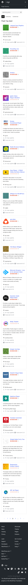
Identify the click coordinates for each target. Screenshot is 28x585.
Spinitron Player (15, 396)
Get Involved (18, 539)
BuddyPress (5, 559)
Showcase (17, 526)
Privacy (3, 534)
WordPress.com (6, 551)
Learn (2, 539)
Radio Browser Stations (17, 147)
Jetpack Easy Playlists (17, 25)
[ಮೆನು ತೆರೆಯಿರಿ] (25, 2)
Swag (17, 546)
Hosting (3, 531)
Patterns (17, 534)
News (2, 529)
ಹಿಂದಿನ (4, 518)
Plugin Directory (5, 6)
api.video (13, 219)
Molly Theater (14, 321)
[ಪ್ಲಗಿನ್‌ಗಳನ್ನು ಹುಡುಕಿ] (20, 12)
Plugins (16, 531)
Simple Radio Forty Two (17, 439)
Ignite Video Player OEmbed (15, 96)
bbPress (4, 556)
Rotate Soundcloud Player (15, 122)
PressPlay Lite (14, 49)
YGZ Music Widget (15, 247)
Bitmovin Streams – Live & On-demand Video (17, 271)
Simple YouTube (15, 349)
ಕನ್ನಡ (6, 565)
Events (16, 541)
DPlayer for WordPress (17, 193)
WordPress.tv (5, 546)
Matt (3, 553)
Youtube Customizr (16, 418)
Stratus (12, 72)
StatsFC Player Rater (16, 373)
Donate (17, 544)
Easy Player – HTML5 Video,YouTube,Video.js (17, 171)
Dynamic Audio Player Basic (14, 296)
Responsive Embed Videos (14, 465)
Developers (4, 544)
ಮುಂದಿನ (23, 518)
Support (3, 541)
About (3, 526)
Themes (17, 529)
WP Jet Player (14, 490)
